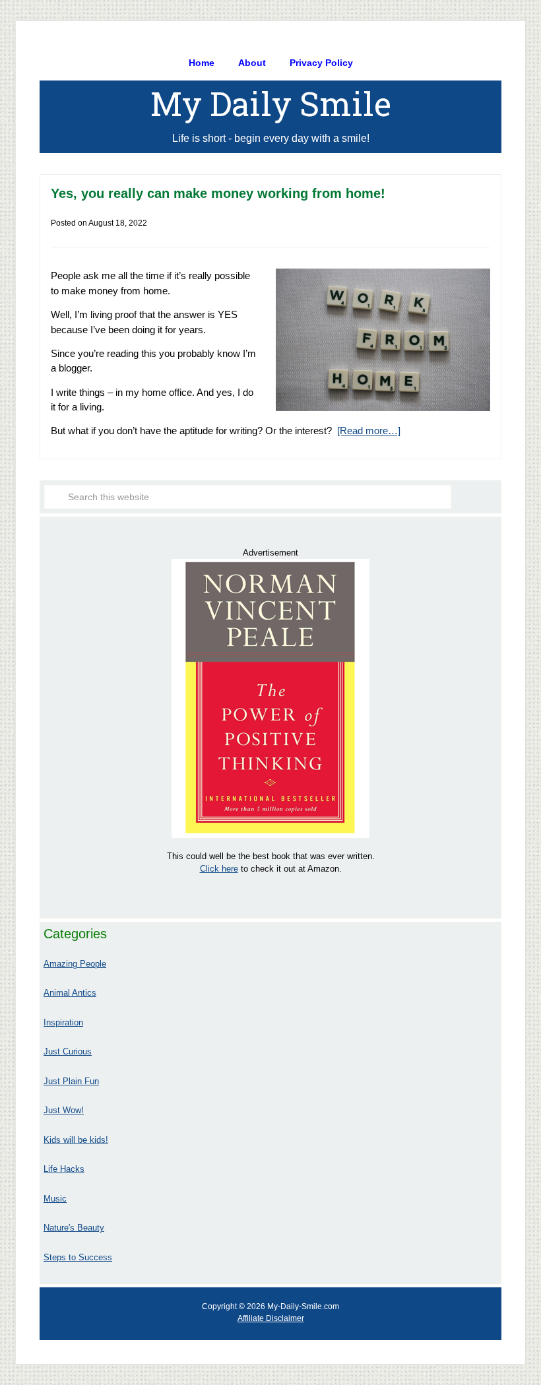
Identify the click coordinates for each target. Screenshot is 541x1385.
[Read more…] (368, 430)
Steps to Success (78, 1257)
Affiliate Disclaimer (271, 1318)
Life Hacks (64, 1169)
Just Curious (68, 1051)
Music (55, 1199)
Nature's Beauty (74, 1228)
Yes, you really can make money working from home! (218, 193)
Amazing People (75, 964)
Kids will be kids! (76, 1140)
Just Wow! (64, 1110)
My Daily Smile (270, 103)
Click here (219, 869)
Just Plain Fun (71, 1081)
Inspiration (63, 1022)
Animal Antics (70, 993)
